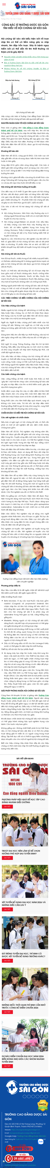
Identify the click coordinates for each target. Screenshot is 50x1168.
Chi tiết (7, 806)
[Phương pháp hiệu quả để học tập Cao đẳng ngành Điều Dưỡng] (25, 794)
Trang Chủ (5, 19)
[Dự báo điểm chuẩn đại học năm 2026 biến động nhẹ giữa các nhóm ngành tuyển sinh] (25, 1051)
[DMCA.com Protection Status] (42, 1110)
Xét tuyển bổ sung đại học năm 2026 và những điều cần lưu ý (24, 903)
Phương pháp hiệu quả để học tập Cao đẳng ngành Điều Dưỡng (23, 801)
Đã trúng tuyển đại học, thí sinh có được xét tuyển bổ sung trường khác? (23, 955)
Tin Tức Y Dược (16, 19)
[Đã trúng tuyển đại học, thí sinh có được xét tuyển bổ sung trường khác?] (25, 948)
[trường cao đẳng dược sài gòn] (25, 6)
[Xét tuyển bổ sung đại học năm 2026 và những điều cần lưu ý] (25, 897)
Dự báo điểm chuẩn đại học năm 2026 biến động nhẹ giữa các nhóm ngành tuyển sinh (23, 1058)
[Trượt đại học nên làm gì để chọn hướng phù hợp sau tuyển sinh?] (25, 845)
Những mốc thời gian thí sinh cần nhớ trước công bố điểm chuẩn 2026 (23, 1006)
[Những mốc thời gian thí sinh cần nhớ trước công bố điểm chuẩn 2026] (25, 999)
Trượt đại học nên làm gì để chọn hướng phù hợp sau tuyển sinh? (21, 852)
